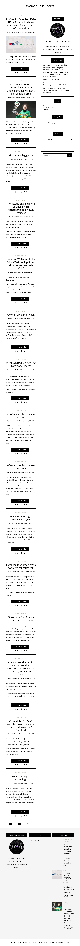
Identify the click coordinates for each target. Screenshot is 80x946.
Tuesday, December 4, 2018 (67, 863)
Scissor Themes (43, 942)
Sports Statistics (48, 107)
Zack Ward (14, 216)
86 (23, 823)
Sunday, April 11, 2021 (27, 97)
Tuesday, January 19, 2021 (25, 523)
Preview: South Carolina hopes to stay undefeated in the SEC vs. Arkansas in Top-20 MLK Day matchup (20, 668)
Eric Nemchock (13, 370)
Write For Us (47, 109)
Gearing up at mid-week (21, 315)
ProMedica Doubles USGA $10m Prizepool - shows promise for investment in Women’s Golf (55, 67)
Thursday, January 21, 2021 (26, 272)
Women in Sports (21, 152)
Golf (21, 15)
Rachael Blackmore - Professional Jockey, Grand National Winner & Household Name (55, 74)
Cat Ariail (13, 523)
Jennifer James (13, 32)
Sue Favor (14, 159)
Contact (45, 106)
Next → (29, 823)
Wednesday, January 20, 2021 (26, 421)
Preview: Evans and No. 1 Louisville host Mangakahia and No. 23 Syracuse (57, 84)
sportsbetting (35, 840)
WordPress (65, 942)
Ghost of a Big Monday (21, 617)
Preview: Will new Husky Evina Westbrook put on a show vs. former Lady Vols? (56, 90)
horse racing (21, 81)
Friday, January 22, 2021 (26, 159)
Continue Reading (20, 69)
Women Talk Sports (40, 6)
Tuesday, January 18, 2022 (27, 32)
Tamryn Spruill (13, 678)
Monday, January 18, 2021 (27, 678)
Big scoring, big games (21, 155)
